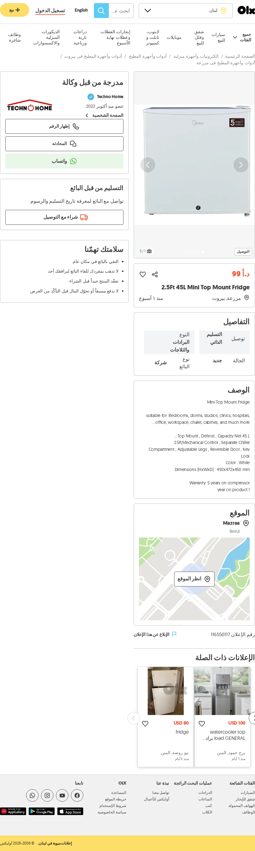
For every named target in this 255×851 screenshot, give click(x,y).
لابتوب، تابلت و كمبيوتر (152, 37)
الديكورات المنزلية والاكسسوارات (46, 37)
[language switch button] (84, 11)
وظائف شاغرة (14, 37)
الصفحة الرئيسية (240, 56)
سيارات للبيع (218, 37)
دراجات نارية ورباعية (79, 37)
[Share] (155, 274)
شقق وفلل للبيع (199, 37)
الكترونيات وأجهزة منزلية (196, 56)
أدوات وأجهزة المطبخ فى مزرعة (226, 63)
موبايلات (174, 37)
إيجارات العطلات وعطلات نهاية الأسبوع (115, 37)
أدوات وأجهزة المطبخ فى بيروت (93, 56)
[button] (194, 165)
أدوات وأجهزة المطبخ (148, 56)
